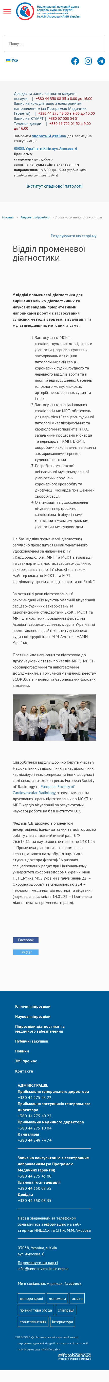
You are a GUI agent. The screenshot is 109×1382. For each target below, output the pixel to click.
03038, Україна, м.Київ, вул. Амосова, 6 (45, 148)
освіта (77, 1298)
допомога (57, 1298)
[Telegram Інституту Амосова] (100, 62)
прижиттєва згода (36, 1310)
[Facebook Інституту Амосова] (74, 62)
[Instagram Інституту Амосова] (87, 62)
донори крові (31, 1298)
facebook (72, 1283)
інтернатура (62, 1321)
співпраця (66, 1310)
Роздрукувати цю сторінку (73, 235)
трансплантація (33, 1321)
